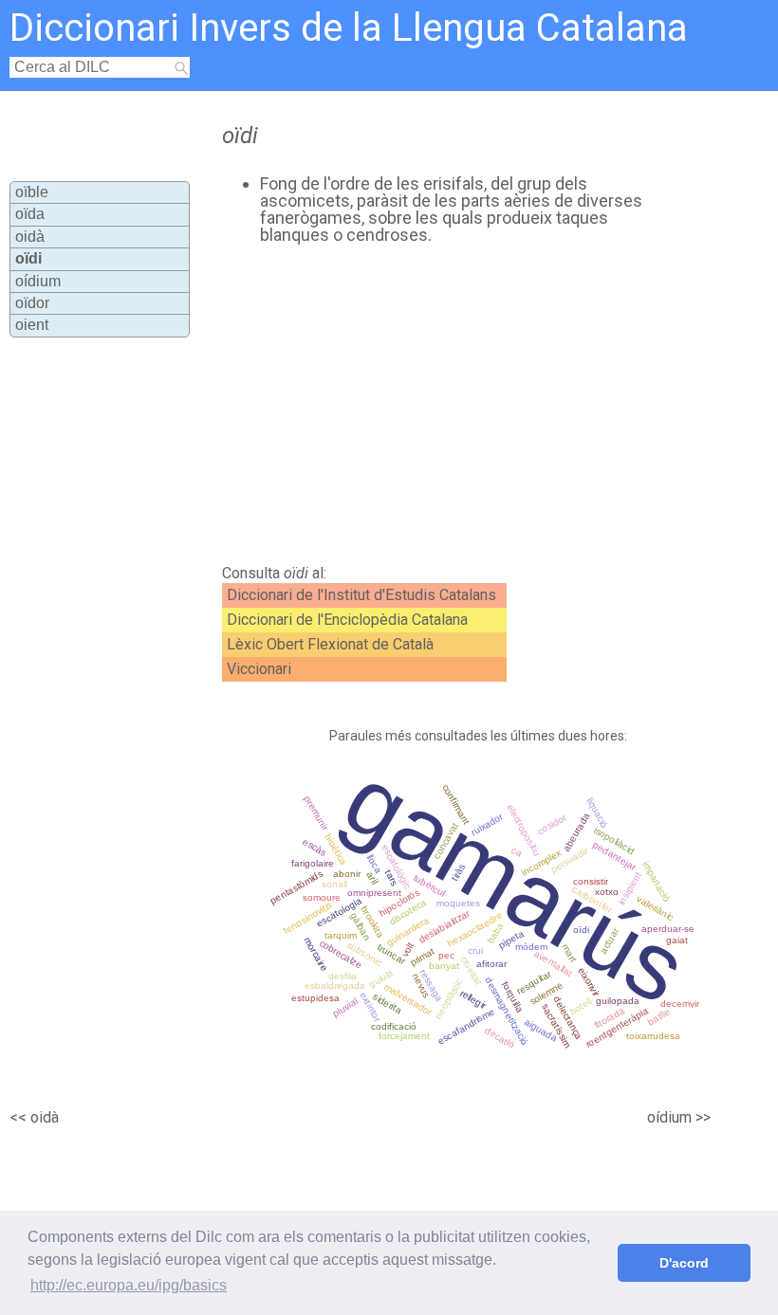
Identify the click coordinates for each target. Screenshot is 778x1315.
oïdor (32, 303)
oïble (31, 192)
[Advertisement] (426, 405)
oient (31, 325)
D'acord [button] (684, 1262)
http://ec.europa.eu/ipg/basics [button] (128, 1285)
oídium (38, 281)
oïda (30, 214)
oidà (30, 236)
